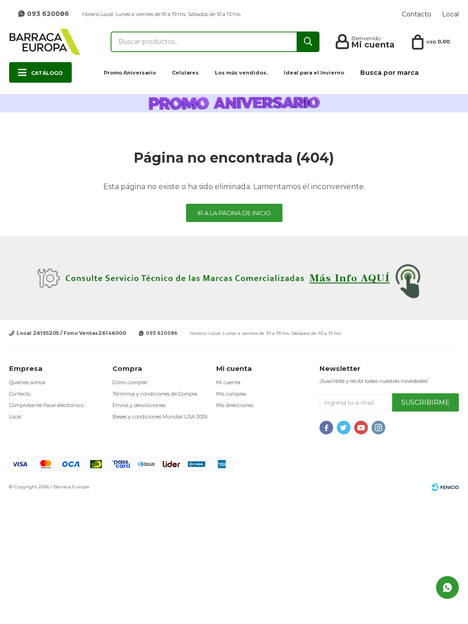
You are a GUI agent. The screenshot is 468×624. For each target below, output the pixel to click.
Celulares (185, 72)
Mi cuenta (228, 382)
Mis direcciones (234, 405)
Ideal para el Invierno (314, 72)
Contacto (416, 14)
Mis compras (231, 394)
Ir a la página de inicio (234, 213)
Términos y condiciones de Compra (154, 394)
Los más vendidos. (241, 72)
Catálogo (47, 73)
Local (450, 14)
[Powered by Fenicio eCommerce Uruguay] (445, 487)
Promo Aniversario (130, 72)
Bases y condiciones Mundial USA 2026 (159, 416)
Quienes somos (27, 382)
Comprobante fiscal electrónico (46, 405)
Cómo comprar (130, 382)
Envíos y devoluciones (138, 405)
